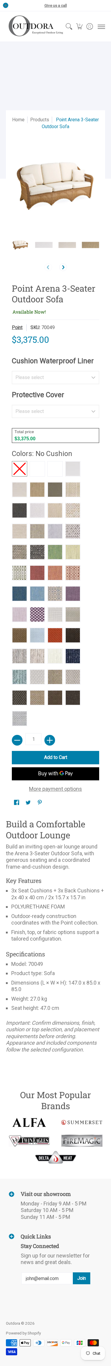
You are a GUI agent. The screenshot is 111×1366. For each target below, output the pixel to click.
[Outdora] (35, 26)
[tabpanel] (55, 938)
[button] (79, 26)
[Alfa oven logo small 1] (29, 1122)
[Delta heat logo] (55, 1157)
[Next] (63, 267)
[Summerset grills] (82, 1122)
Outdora (13, 1323)
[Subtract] (17, 740)
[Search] (69, 26)
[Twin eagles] (29, 1141)
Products (39, 119)
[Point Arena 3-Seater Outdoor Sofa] (20, 245)
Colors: (42, 453)
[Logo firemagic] (82, 1140)
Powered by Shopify (23, 1333)
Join (81, 1278)
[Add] (49, 740)
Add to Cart (55, 757)
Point (17, 327)
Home (18, 119)
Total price (24, 432)
